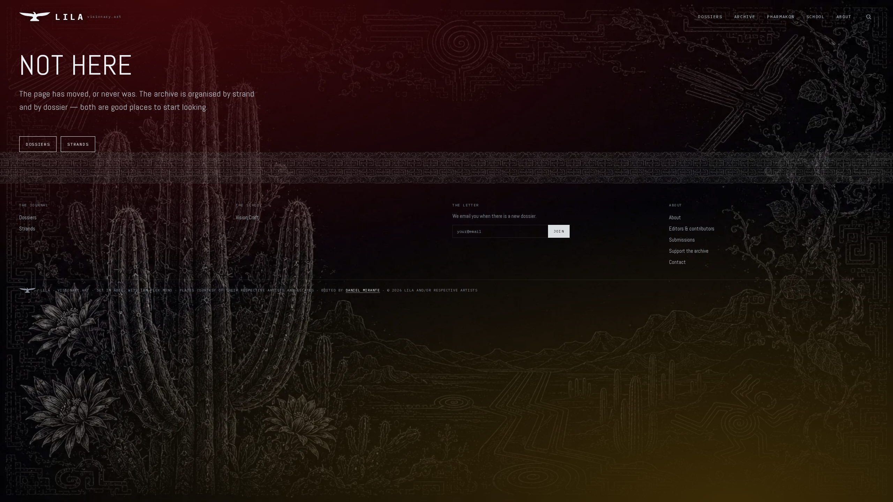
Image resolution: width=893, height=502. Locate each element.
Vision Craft (247, 217)
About (843, 16)
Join (559, 231)
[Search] (868, 17)
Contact (677, 262)
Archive (745, 16)
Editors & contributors (691, 228)
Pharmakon (780, 16)
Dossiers (710, 16)
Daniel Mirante (363, 290)
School (815, 16)
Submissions (682, 239)
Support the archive (688, 251)
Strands (78, 144)
